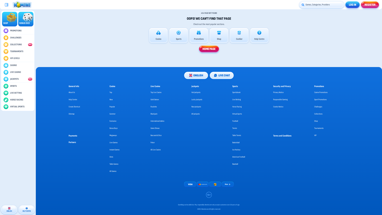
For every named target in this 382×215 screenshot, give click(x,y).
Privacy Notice (278, 92)
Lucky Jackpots (196, 99)
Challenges (318, 106)
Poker (153, 142)
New (111, 99)
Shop (316, 121)
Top (111, 92)
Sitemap (71, 114)
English (198, 75)
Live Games (114, 142)
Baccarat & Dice (156, 135)
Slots (111, 157)
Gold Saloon (155, 99)
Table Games (114, 164)
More (226, 184)
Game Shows (155, 128)
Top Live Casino (156, 92)
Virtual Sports (237, 114)
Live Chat (224, 75)
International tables (157, 121)
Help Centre (73, 99)
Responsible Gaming (280, 99)
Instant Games (115, 149)
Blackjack (154, 114)
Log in (352, 5)
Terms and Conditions (282, 135)
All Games (113, 171)
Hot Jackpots (195, 92)
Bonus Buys (114, 128)
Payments (73, 135)
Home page (208, 49)
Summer (112, 114)
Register (370, 5)
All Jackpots (195, 114)
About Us (72, 92)
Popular (112, 106)
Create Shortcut (74, 106)
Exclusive (113, 121)
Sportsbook (236, 92)
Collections (318, 114)
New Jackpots (196, 106)
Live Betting (236, 99)
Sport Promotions (320, 99)
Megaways (113, 135)
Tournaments (319, 128)
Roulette (154, 106)
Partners (72, 142)
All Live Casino (156, 149)
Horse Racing (237, 106)
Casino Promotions (321, 92)
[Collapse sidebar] (6, 4)
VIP (315, 135)
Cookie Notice (278, 106)
